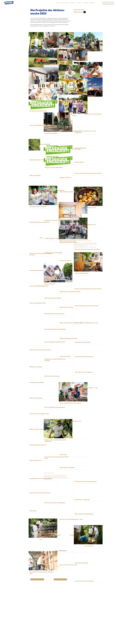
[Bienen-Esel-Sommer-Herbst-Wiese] (43, 41)
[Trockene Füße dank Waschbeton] (88, 56)
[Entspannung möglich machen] (43, 93)
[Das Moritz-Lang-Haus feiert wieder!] (58, 539)
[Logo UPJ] (34, 588)
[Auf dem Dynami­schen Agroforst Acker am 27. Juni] (88, 407)
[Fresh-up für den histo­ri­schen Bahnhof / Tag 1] (43, 560)
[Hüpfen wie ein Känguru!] (43, 323)
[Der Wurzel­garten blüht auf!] (73, 523)
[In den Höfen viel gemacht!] (58, 523)
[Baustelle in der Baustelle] (88, 330)
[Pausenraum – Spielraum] (88, 487)
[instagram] (99, 608)
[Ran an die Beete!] (58, 272)
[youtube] (101, 608)
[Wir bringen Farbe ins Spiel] (58, 286)
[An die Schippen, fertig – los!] (58, 226)
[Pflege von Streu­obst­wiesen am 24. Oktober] (43, 60)
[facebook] (97, 608)
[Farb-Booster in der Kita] (58, 555)
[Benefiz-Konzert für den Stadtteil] (43, 133)
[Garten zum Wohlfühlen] (43, 117)
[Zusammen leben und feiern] (43, 195)
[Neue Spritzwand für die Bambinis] (88, 71)
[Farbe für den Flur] (73, 344)
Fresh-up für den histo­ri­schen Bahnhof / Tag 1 (41, 572)
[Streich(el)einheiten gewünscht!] (58, 257)
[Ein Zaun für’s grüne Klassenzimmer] (88, 469)
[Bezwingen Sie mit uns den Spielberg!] (43, 466)
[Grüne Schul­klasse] (88, 136)
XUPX (70, 624)
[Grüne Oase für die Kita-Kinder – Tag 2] (73, 311)
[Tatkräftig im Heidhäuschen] (43, 307)
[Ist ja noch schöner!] (73, 248)
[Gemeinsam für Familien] (43, 259)
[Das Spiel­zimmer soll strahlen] (73, 211)
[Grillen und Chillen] (43, 164)
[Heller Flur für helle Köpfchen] (43, 78)
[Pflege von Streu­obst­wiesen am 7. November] (73, 488)
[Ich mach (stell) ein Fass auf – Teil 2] (73, 119)
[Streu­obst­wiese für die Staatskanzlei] (73, 358)
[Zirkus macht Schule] (88, 87)
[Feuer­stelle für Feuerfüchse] (43, 512)
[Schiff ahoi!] (43, 498)
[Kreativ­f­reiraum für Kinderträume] (43, 481)
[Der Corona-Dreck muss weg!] (88, 392)
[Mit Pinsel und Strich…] (43, 355)
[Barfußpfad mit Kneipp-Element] (58, 302)
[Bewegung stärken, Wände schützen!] (58, 411)
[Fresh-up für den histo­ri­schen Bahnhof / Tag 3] (58, 74)
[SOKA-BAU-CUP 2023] (88, 551)
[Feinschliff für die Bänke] (73, 456)
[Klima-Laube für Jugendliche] (73, 88)
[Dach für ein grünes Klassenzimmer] (43, 338)
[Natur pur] (73, 539)
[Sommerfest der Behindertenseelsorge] (43, 543)
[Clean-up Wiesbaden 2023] (43, 291)
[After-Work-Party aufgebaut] (88, 360)
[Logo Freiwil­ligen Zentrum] (58, 588)
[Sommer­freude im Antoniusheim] (73, 196)
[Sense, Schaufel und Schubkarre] (58, 178)
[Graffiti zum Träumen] (73, 265)
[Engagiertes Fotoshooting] (58, 41)
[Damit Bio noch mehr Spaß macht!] (73, 280)
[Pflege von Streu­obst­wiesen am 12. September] (88, 196)
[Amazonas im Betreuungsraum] (88, 568)
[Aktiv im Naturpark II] (43, 528)
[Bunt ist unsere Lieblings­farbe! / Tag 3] (88, 311)
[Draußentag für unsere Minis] (58, 241)
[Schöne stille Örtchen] (73, 425)
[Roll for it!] (88, 41)
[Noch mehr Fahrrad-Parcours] (73, 553)
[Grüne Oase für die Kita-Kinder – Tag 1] (88, 376)
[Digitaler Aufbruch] (73, 166)
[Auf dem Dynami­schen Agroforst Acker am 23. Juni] (58, 57)
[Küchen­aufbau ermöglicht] (58, 150)
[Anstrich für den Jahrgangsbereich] (73, 408)
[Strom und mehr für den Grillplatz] (58, 491)
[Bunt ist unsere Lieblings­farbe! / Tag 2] (73, 507)
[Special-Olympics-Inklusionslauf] (58, 332)
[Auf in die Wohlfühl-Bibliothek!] (43, 274)
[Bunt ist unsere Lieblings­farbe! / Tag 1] (43, 178)
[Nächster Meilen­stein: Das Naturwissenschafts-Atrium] (73, 228)
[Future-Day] (73, 442)
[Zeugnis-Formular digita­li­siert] (58, 161)
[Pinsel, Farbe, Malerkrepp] (58, 193)
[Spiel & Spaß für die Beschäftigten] (58, 318)
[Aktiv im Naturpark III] (58, 106)
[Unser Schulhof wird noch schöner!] (73, 391)
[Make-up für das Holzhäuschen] (88, 502)
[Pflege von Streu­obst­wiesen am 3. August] (73, 473)
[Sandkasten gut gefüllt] (43, 371)
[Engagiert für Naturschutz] (73, 376)
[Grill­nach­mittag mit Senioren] (73, 327)
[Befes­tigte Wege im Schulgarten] (43, 211)
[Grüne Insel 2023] (73, 74)
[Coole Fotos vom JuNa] (73, 296)
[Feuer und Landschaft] (43, 226)
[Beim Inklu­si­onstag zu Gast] (88, 519)
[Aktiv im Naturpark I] (43, 449)
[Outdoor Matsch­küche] (88, 261)
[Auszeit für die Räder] (58, 122)
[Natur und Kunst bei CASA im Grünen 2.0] (58, 137)
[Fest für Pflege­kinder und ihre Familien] (88, 294)
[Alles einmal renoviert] (73, 180)
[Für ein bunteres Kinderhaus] (43, 104)
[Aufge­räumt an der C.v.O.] (43, 148)
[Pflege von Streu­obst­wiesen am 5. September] (88, 213)
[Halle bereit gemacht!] (73, 58)
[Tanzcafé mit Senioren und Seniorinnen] (73, 41)
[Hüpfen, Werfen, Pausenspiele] (43, 418)
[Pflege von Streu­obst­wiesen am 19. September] (88, 119)
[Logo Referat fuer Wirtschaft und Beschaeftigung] (106, 589)
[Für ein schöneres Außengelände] (58, 396)
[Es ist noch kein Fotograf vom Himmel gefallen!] (43, 242)
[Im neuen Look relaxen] (58, 91)
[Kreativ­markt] (73, 152)
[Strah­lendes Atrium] (58, 508)
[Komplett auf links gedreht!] (43, 433)
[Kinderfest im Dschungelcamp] (88, 345)
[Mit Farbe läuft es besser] (58, 364)
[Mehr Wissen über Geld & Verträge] (73, 136)
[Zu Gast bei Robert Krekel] (58, 380)
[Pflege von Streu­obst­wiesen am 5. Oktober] (88, 424)
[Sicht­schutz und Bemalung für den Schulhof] (58, 347)
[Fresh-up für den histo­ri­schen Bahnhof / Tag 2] (58, 445)
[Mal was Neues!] (88, 151)
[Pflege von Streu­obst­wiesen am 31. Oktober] (88, 163)
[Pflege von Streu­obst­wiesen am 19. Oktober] (88, 102)
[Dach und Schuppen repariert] (88, 534)
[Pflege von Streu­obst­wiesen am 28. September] (58, 428)
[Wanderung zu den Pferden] (73, 104)
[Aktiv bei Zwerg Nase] (43, 386)
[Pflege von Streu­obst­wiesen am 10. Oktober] (88, 277)
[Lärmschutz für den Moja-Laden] (43, 402)
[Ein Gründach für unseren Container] (88, 180)
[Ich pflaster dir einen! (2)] (58, 209)
